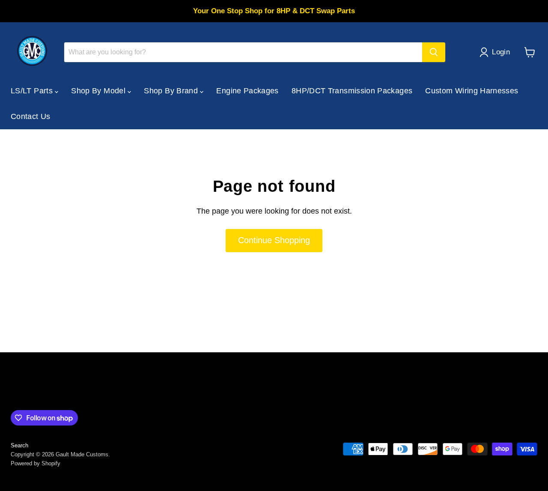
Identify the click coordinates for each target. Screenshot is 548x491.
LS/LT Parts (33, 90)
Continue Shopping (274, 240)
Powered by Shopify (35, 463)
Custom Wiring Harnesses (471, 90)
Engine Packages (247, 90)
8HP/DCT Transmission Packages (352, 90)
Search (19, 445)
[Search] (433, 52)
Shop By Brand (172, 90)
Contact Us (31, 116)
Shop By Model (99, 90)
